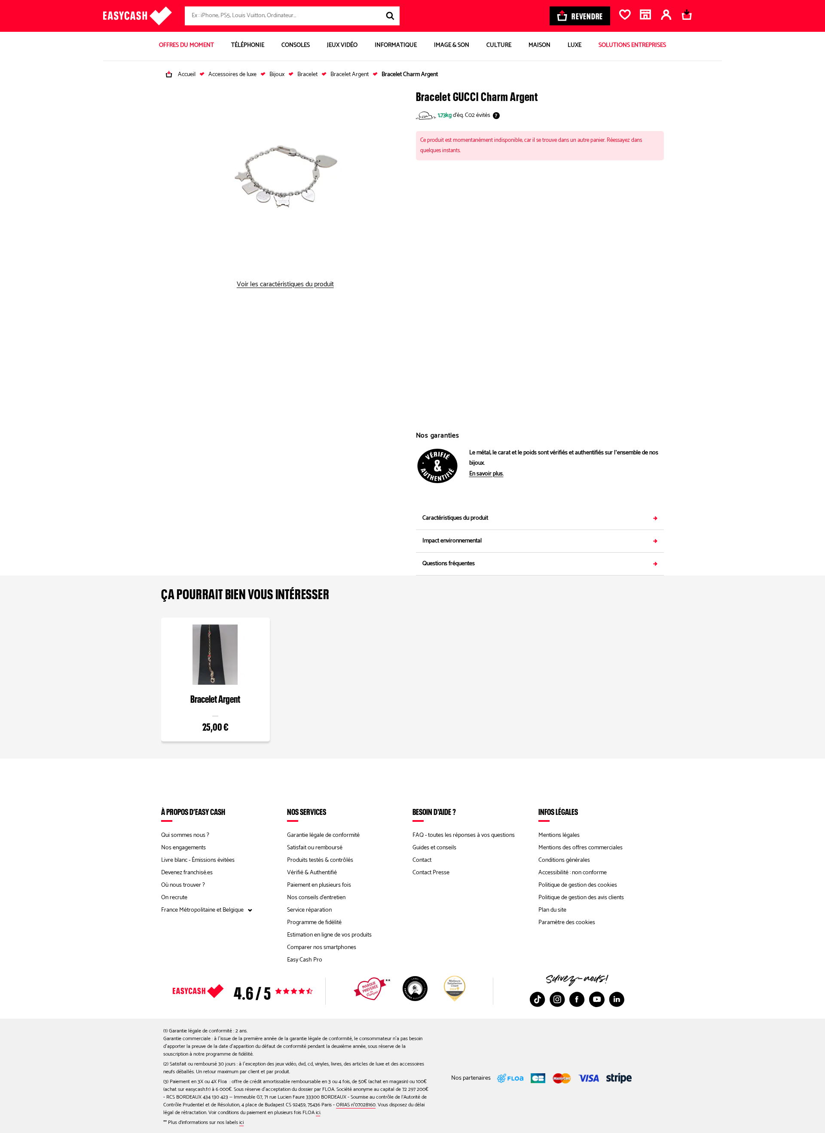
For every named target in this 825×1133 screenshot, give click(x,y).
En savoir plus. (486, 474)
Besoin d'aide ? (434, 811)
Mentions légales (559, 835)
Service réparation (309, 910)
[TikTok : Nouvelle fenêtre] (537, 999)
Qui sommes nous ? (185, 835)
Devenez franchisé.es (187, 873)
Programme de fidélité (314, 923)
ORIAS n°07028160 (356, 1105)
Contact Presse (430, 873)
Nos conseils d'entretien (316, 898)
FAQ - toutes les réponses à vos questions (463, 835)
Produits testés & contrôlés (320, 860)
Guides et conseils (434, 848)
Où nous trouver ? (183, 885)
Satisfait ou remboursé (314, 848)
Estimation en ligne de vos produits (329, 935)
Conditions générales (564, 860)
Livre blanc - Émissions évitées (198, 860)
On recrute (174, 898)
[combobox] (292, 15)
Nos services (306, 811)
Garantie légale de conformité (323, 835)
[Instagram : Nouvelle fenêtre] (557, 999)
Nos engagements (183, 848)
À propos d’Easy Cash (193, 811)
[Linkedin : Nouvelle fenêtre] (616, 999)
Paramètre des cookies (566, 923)
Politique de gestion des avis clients (581, 898)
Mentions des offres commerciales (580, 848)
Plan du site (552, 910)
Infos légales (558, 811)
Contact (421, 860)
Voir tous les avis (258, 991)
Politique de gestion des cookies (577, 885)
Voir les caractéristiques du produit (285, 284)
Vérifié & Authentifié (312, 873)
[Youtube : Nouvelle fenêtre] (597, 999)
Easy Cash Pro (304, 960)
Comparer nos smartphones (321, 947)
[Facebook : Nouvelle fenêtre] (577, 999)
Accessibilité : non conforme (572, 873)
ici (318, 1113)
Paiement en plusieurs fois (319, 885)
